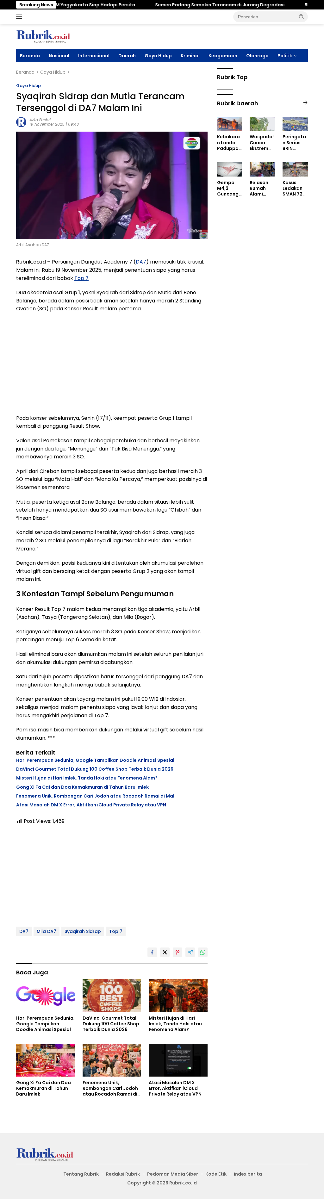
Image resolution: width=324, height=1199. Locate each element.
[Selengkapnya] (305, 102)
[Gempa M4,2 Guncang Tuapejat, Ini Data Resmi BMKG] (229, 169)
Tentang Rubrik (81, 1174)
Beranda (30, 56)
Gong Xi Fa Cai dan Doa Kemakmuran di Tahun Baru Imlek (82, 787)
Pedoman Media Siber (172, 1174)
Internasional (93, 56)
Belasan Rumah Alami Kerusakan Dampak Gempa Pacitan (262, 188)
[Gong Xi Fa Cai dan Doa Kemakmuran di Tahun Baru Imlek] (45, 1060)
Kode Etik (216, 1174)
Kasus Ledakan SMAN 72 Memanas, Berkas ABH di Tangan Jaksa (295, 188)
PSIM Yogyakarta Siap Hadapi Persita (70, 5)
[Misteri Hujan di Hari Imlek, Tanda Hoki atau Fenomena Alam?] (178, 995)
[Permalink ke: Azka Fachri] (21, 122)
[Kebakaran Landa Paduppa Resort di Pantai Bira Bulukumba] (229, 124)
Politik (284, 56)
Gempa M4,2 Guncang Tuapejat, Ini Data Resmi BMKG (228, 188)
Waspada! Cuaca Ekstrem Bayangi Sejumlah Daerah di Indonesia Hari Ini (262, 142)
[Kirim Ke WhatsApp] (203, 952)
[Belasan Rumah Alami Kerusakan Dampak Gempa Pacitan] (262, 169)
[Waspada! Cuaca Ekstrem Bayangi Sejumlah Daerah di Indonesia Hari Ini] (262, 124)
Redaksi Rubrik (123, 1174)
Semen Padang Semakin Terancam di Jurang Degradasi (198, 5)
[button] (301, 16)
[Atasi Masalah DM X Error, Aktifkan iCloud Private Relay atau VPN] (178, 1060)
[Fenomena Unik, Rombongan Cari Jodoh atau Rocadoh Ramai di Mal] (112, 1060)
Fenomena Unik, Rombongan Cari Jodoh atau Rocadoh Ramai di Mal (95, 796)
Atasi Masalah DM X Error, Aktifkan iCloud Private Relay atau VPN (91, 805)
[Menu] (20, 16)
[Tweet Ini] (165, 952)
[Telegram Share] (190, 952)
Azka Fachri (40, 119)
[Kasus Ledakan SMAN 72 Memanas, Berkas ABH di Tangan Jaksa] (295, 169)
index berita (248, 1174)
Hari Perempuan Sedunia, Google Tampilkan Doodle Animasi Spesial (95, 760)
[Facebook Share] (152, 952)
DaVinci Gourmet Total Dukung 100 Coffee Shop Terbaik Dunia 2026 (94, 769)
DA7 (141, 261)
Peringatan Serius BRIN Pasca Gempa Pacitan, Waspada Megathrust (294, 142)
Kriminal (190, 56)
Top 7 (81, 278)
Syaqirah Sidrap (83, 931)
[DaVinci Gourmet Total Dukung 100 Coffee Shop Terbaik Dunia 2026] (112, 995)
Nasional (59, 56)
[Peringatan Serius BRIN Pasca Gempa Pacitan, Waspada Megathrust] (295, 124)
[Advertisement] (112, 363)
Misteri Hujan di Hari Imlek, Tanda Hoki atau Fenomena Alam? (87, 778)
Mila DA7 (46, 931)
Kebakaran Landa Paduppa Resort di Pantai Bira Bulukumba (228, 142)
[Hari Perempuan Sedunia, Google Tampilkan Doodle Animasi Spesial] (45, 995)
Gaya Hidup (158, 56)
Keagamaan (223, 56)
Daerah (127, 56)
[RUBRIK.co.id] (43, 36)
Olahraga (257, 56)
